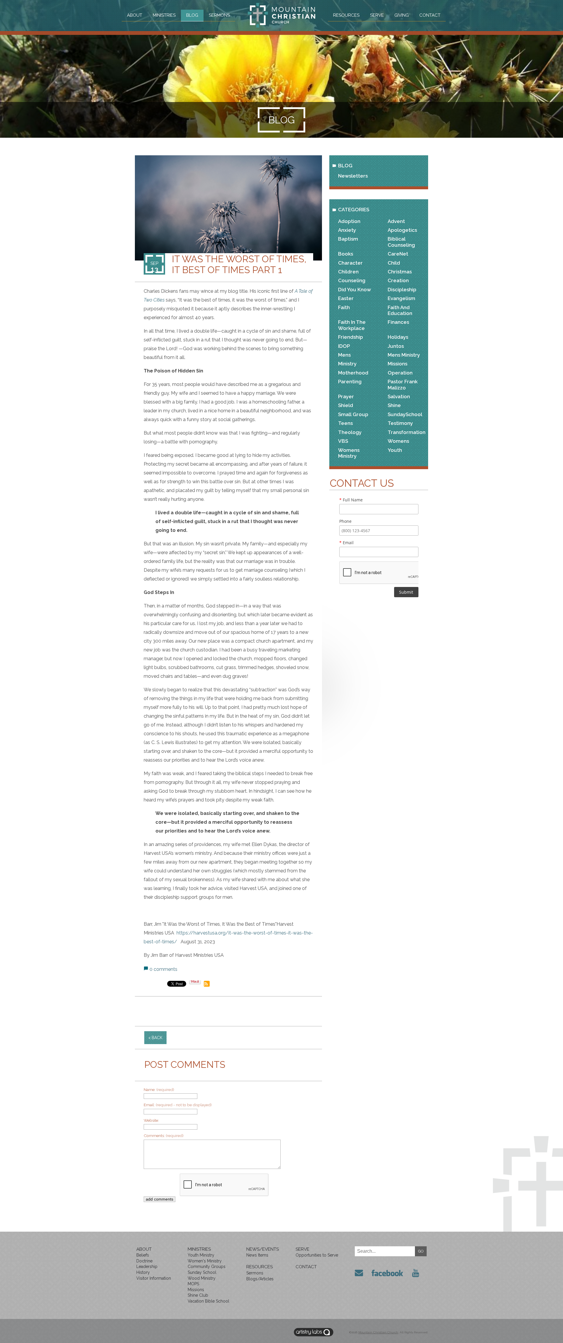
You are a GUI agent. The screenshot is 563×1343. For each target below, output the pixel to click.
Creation (398, 280)
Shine (394, 405)
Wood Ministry (202, 1278)
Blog (192, 15)
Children (348, 272)
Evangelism (401, 298)
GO (421, 1251)
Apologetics (402, 230)
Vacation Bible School (208, 1301)
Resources (346, 15)
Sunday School (202, 1272)
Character (350, 263)
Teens (345, 423)
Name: (159, 1089)
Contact (429, 15)
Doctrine (144, 1261)
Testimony (400, 423)
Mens (344, 355)
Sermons (219, 15)
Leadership (146, 1266)
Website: (151, 1120)
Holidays (398, 337)
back (157, 1037)
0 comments (163, 969)
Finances (398, 322)
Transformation (406, 432)
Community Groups (206, 1266)
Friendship (350, 337)
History (143, 1272)
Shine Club (198, 1295)
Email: (178, 1104)
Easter (346, 298)
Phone (345, 521)
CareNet (398, 254)
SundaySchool (405, 414)
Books (345, 254)
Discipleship (402, 289)
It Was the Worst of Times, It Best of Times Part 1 (239, 264)
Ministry (347, 364)
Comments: (164, 1135)
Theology (350, 432)
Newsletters (353, 176)
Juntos (396, 346)
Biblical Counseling (401, 242)
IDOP (344, 346)
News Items (257, 1255)
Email (346, 542)
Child (394, 263)
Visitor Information (153, 1278)
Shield (345, 405)
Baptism (348, 239)
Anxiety (347, 230)
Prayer (346, 396)
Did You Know (354, 289)
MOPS (193, 1283)
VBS (343, 441)
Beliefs (142, 1255)
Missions (397, 364)
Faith (344, 307)
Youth (395, 450)
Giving (401, 15)
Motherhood (353, 373)
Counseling (351, 280)
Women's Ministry (205, 1261)
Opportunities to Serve (317, 1255)
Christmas (400, 272)
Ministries (164, 15)
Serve (377, 15)
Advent (396, 221)
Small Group (353, 414)
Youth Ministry (201, 1255)
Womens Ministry (348, 453)
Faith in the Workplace (352, 325)
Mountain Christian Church (378, 1332)
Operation (400, 373)
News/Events (262, 1249)
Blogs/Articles (260, 1278)
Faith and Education (400, 310)
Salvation (399, 396)
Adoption (349, 221)
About (134, 15)
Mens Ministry (404, 355)
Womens (398, 441)
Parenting (350, 381)
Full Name (351, 500)
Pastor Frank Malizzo (403, 384)
